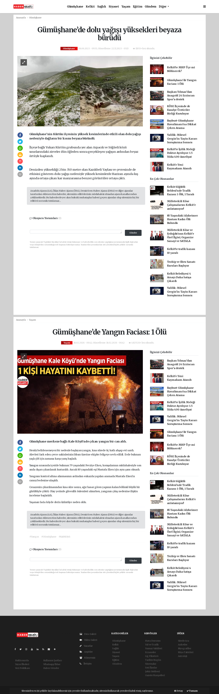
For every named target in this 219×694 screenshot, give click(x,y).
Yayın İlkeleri (22, 664)
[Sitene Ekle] (56, 649)
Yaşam (126, 6)
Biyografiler (184, 648)
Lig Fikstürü (151, 656)
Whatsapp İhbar (51, 664)
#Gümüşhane (48, 536)
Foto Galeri (90, 634)
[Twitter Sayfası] (22, 649)
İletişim (87, 663)
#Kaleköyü (64, 536)
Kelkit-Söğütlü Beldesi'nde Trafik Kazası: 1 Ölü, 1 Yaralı (180, 190)
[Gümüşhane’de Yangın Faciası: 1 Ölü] (80, 391)
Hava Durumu (152, 640)
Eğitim (137, 6)
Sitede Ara (183, 640)
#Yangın (34, 536)
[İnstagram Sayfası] (27, 649)
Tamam (193, 691)
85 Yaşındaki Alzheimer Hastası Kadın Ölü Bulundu (182, 219)
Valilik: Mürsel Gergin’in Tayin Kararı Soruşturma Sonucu (182, 138)
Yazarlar (88, 645)
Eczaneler (150, 652)
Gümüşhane (75, 6)
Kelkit (90, 6)
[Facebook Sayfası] (16, 649)
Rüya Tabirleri (185, 652)
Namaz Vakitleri (153, 648)
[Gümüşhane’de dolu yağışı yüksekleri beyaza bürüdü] (80, 91)
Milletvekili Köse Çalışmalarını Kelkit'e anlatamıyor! (181, 205)
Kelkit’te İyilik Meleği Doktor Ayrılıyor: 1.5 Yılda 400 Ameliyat (181, 153)
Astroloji (182, 656)
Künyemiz (89, 657)
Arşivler (88, 651)
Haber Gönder (51, 668)
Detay (179, 691)
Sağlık (101, 6)
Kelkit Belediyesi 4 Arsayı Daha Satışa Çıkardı (179, 277)
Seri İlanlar (151, 667)
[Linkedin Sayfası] (39, 649)
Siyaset (114, 6)
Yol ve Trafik (152, 644)
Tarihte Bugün (153, 660)
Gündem (150, 6)
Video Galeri (90, 640)
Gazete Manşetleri (155, 675)
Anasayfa (21, 17)
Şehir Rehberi (152, 671)
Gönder (133, 233)
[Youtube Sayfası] (33, 649)
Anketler (182, 644)
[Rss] (44, 649)
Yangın (34, 465)
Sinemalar (150, 663)
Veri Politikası (22, 668)
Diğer (163, 6)
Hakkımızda (22, 660)
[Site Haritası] (50, 649)
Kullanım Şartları (52, 660)
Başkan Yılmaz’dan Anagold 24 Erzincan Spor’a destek (181, 95)
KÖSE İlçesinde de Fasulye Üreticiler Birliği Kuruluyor (178, 110)
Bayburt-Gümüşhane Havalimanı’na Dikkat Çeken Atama (181, 124)
